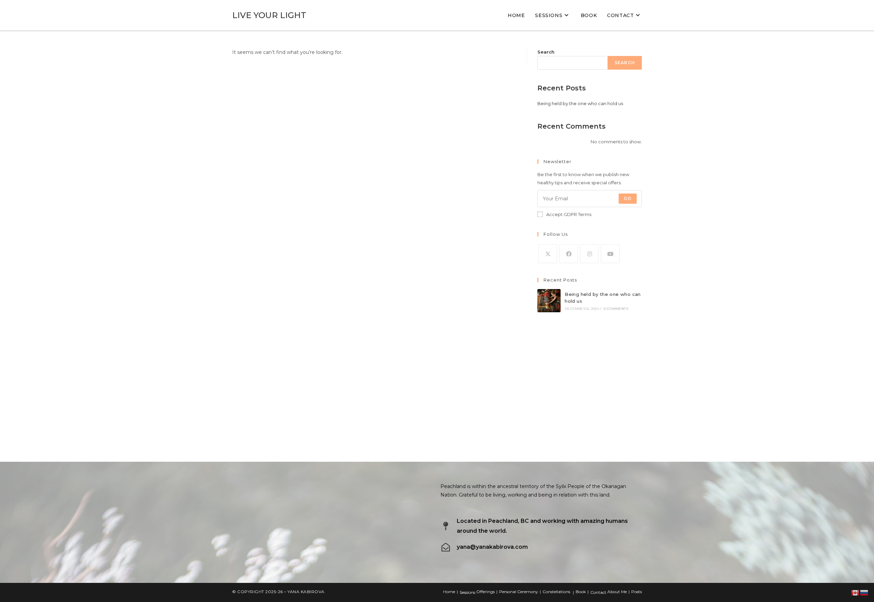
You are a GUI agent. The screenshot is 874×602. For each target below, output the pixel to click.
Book (581, 591)
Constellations (556, 591)
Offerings (485, 591)
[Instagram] (589, 253)
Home (449, 591)
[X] (547, 253)
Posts (636, 591)
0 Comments (616, 308)
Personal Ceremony (518, 591)
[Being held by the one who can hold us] (549, 300)
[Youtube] (610, 253)
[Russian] (864, 592)
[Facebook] (568, 253)
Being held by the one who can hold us (580, 103)
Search (545, 52)
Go (628, 198)
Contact (598, 592)
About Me (617, 591)
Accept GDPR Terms (568, 214)
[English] (855, 592)
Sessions (467, 592)
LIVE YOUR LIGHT (269, 15)
